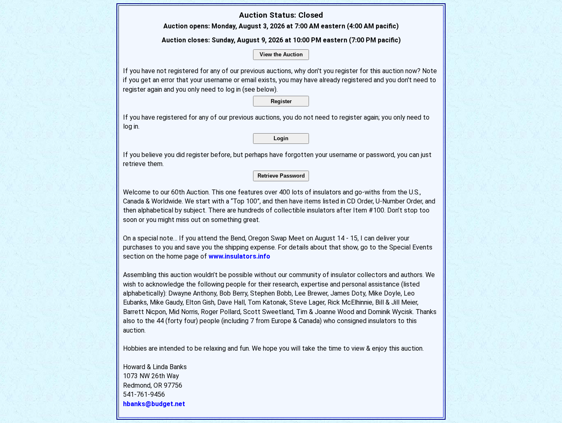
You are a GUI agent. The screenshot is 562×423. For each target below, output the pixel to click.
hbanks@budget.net (154, 404)
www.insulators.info (239, 256)
